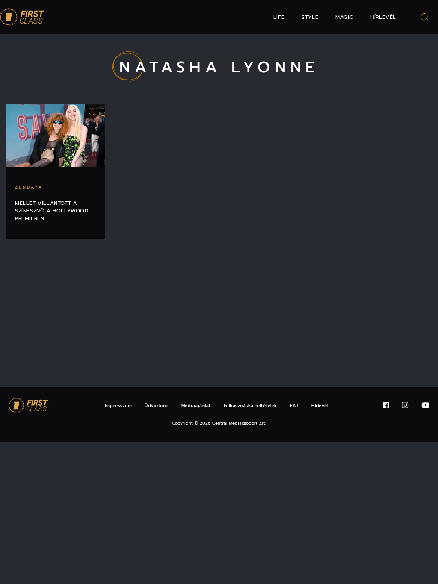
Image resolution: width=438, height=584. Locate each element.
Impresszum (118, 405)
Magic (344, 17)
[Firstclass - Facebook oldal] (386, 405)
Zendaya (29, 187)
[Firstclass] (22, 17)
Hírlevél (383, 17)
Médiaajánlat (196, 405)
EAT (294, 405)
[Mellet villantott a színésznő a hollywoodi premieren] (55, 135)
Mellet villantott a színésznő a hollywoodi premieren (52, 210)
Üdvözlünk (157, 405)
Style (310, 17)
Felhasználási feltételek (250, 405)
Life (278, 17)
